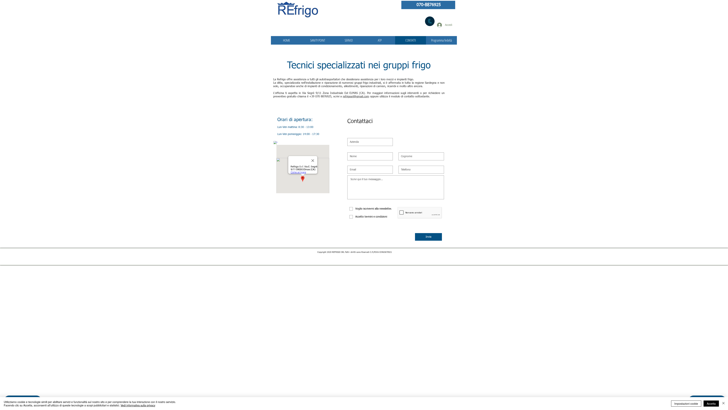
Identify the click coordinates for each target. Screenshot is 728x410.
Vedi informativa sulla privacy (138, 405)
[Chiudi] (723, 403)
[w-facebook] (275, 143)
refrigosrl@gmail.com (356, 96)
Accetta (711, 403)
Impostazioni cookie (686, 403)
